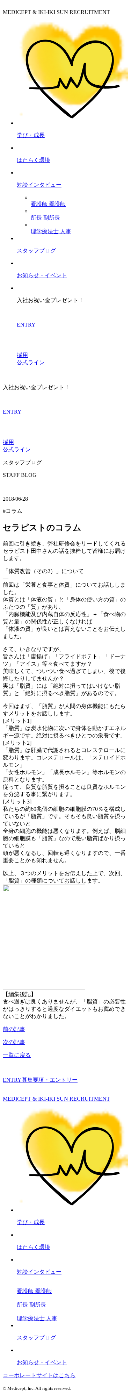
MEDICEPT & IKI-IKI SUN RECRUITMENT (56, 1099)
